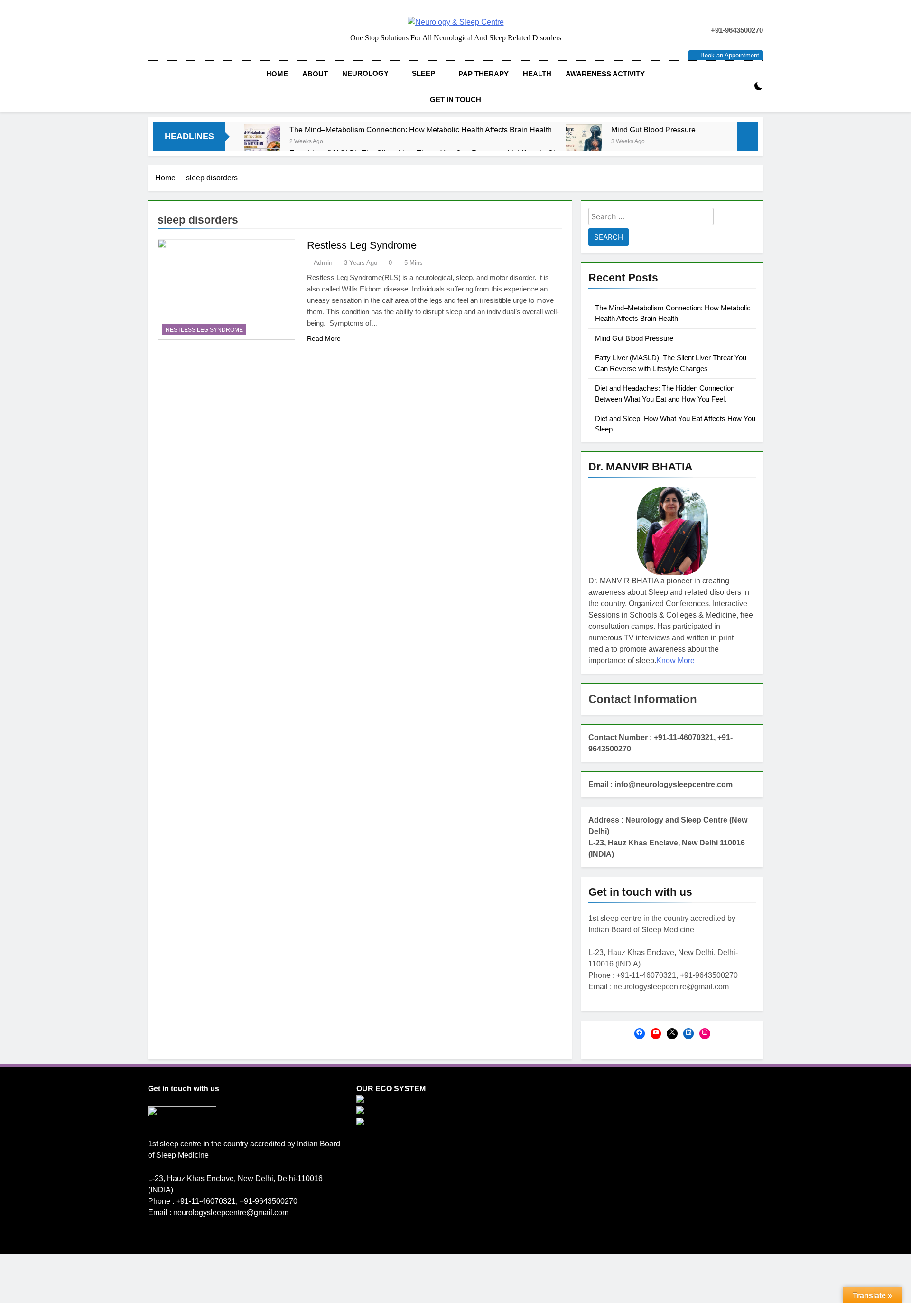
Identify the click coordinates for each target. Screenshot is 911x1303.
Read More (324, 338)
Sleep (423, 73)
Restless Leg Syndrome (204, 330)
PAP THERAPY (483, 74)
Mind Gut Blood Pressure (653, 129)
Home (277, 74)
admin (323, 262)
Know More (675, 660)
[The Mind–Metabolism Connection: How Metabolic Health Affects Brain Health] (262, 142)
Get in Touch (455, 99)
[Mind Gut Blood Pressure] (584, 142)
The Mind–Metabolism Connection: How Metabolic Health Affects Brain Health (420, 129)
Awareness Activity (605, 74)
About (315, 74)
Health (537, 74)
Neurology (365, 73)
